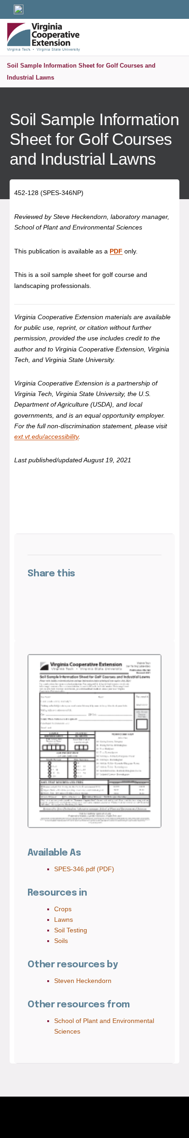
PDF (116, 251)
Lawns (63, 919)
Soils (61, 940)
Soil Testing (70, 930)
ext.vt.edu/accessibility (46, 436)
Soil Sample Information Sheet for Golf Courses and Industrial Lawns (81, 71)
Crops (63, 909)
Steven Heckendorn (82, 980)
